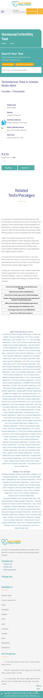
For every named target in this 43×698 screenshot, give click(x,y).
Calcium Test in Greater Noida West (20, 453)
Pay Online (32, 11)
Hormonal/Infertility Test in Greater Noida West (20, 498)
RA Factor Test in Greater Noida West (16, 434)
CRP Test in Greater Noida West (22, 404)
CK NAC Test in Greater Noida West (24, 385)
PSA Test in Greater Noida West (19, 428)
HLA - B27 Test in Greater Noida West (21, 410)
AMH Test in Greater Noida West (24, 358)
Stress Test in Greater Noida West (26, 493)
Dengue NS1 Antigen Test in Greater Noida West (20, 393)
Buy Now (8, 168)
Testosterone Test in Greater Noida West (24, 439)
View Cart (25, 168)
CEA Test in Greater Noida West (23, 380)
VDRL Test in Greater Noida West (14, 447)
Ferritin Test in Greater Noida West (14, 402)
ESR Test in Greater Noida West (29, 399)
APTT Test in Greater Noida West (24, 364)
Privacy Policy (23, 696)
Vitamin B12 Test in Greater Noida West (21, 353)
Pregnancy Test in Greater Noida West (21, 488)
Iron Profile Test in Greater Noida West (17, 418)
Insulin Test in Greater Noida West (29, 415)
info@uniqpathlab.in (9, 570)
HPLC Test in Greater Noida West (23, 372)
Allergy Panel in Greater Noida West (21, 461)
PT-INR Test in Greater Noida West (29, 431)
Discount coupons (8, 64)
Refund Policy (35, 696)
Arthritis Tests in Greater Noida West (21, 517)
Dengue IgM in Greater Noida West (29, 391)
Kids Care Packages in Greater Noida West (16, 512)
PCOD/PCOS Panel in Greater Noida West (17, 334)
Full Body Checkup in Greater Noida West (16, 474)
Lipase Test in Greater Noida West (29, 420)
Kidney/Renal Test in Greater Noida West (21, 479)
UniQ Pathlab (21, 693)
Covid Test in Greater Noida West (29, 523)
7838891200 (7, 564)
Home (4, 43)
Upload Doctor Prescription (24, 64)
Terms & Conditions (11, 696)
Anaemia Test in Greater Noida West (21, 496)
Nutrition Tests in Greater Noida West (17, 525)
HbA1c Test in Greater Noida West (24, 342)
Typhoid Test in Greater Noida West (15, 442)
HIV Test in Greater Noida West (16, 423)
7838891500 (7, 567)
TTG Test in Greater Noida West (28, 445)
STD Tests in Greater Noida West (29, 509)
